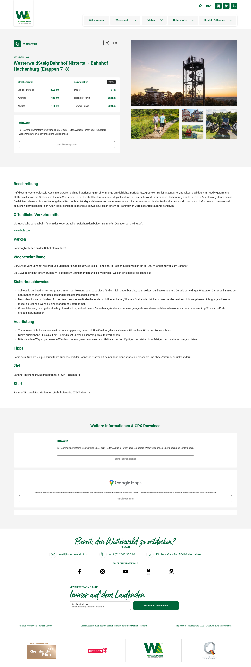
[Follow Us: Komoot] (171, 571)
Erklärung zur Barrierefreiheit (219, 626)
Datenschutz (193, 626)
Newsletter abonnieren (156, 605)
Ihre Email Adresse (80, 604)
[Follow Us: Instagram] (102, 571)
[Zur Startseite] (23, 17)
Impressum (181, 626)
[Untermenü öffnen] (135, 20)
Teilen (114, 42)
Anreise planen (125, 498)
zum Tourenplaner (67, 144)
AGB (202, 626)
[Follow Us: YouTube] (125, 571)
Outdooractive (131, 626)
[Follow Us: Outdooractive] (148, 571)
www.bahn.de (22, 230)
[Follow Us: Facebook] (79, 571)
